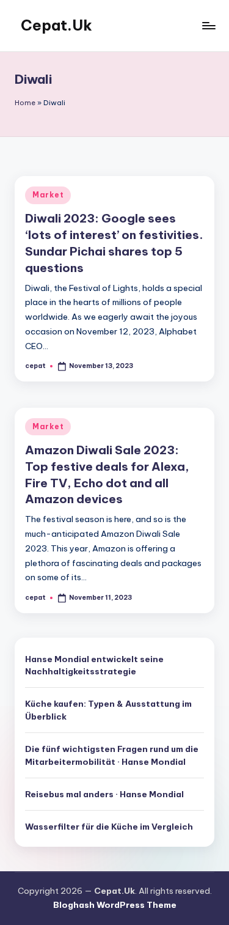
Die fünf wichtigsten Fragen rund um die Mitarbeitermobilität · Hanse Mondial (111, 755)
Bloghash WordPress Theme (114, 904)
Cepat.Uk (56, 25)
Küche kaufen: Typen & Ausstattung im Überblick (108, 709)
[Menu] (208, 25)
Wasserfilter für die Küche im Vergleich (109, 826)
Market (48, 194)
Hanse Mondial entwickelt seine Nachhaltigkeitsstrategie (94, 665)
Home (25, 102)
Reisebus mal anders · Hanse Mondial (104, 794)
